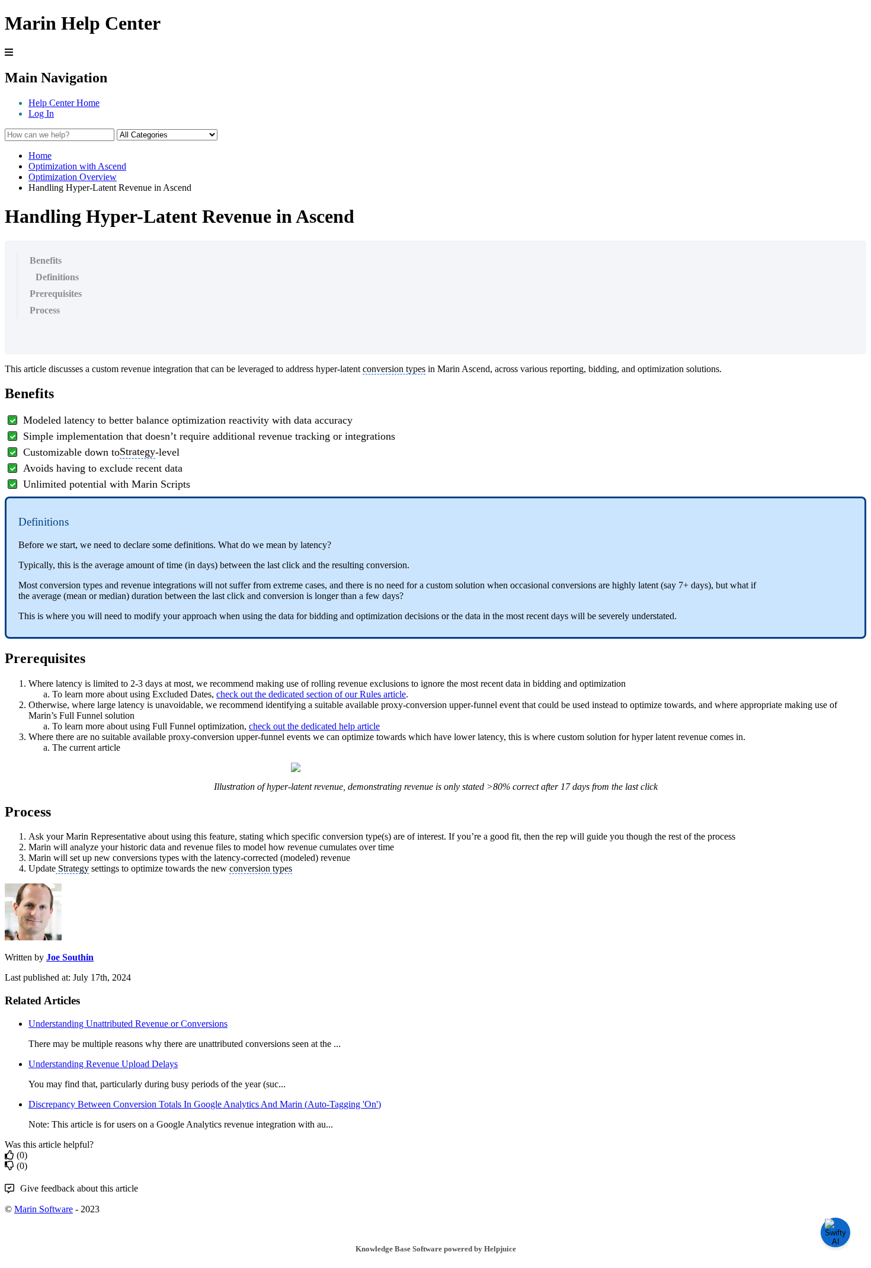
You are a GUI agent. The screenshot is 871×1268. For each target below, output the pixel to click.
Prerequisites (56, 294)
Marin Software (43, 1209)
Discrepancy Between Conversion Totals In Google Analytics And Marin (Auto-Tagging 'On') (204, 1104)
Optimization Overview (72, 177)
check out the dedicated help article (314, 726)
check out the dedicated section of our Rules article (311, 694)
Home (40, 156)
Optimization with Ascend (77, 166)
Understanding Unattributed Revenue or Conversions (128, 1024)
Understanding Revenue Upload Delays (103, 1064)
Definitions (57, 277)
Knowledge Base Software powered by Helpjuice (436, 1248)
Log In (41, 113)
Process (45, 310)
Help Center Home (64, 103)
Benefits (46, 260)
